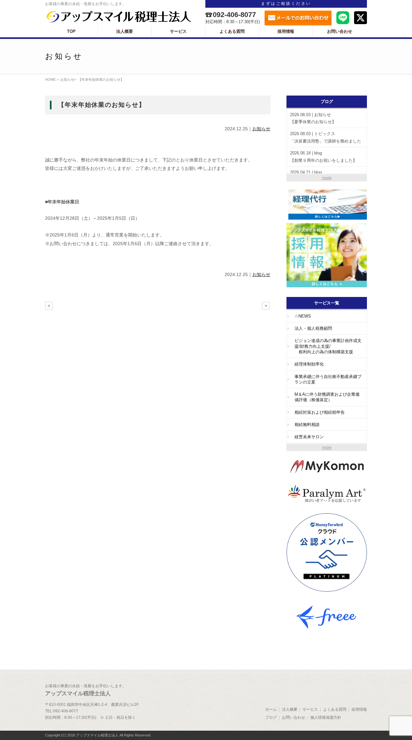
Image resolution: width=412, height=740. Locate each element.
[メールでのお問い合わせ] (298, 18)
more (327, 177)
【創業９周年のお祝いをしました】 (323, 156)
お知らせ (67, 79)
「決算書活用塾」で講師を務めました (325, 137)
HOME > (52, 79)
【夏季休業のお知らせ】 (313, 118)
